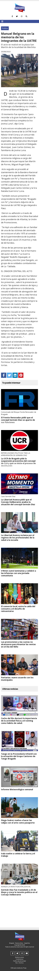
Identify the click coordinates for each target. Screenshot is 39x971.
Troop (24, 968)
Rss (16, 963)
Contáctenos (19, 959)
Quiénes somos (19, 957)
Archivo (21, 963)
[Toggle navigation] (2, 21)
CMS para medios (16, 968)
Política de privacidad (19, 961)
